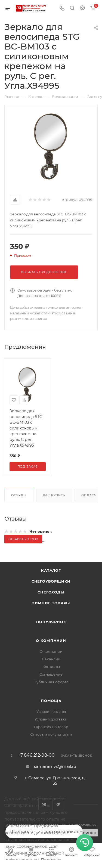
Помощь (51, 700)
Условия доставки (51, 719)
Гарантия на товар (51, 727)
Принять (88, 832)
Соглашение (51, 674)
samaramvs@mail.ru (55, 766)
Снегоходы (51, 592)
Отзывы (19, 495)
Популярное (51, 622)
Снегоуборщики (51, 581)
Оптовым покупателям (51, 734)
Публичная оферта (51, 682)
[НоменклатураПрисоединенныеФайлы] (51, 146)
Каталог (51, 570)
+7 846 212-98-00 (36, 755)
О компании (51, 640)
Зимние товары (51, 603)
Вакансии (51, 659)
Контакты (51, 666)
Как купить (54, 495)
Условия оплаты (51, 711)
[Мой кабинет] (82, 8)
